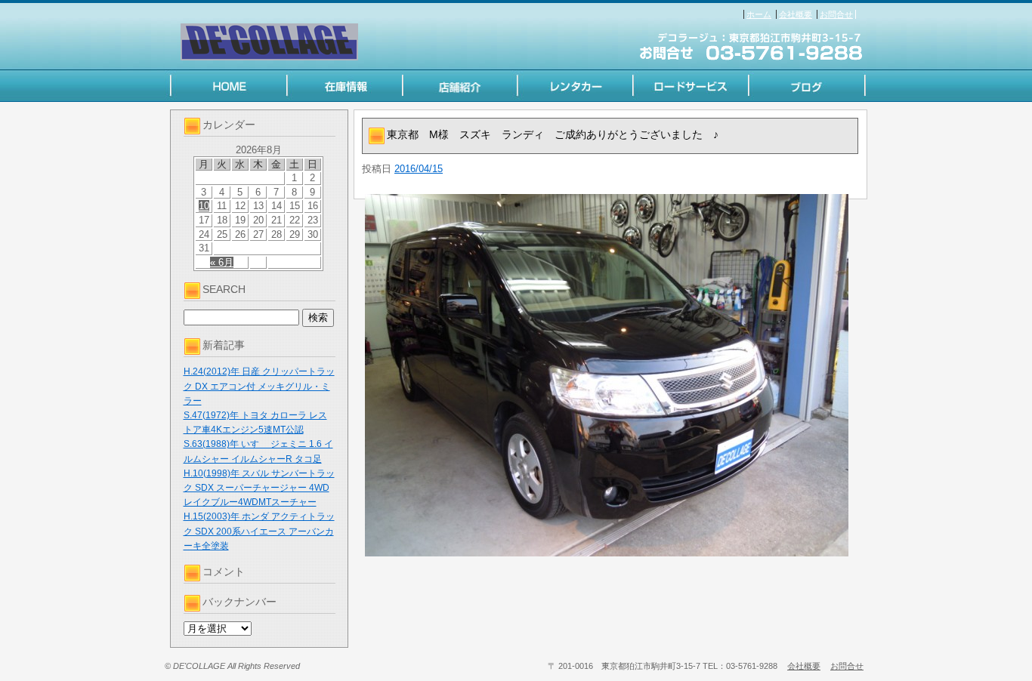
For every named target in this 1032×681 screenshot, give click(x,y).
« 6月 (221, 262)
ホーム (758, 14)
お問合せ (836, 14)
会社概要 (795, 14)
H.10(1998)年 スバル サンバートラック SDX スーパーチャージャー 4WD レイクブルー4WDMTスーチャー (259, 487)
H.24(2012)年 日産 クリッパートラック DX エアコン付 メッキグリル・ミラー (259, 385)
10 (204, 205)
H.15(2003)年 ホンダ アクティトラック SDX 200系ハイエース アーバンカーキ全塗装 (259, 530)
